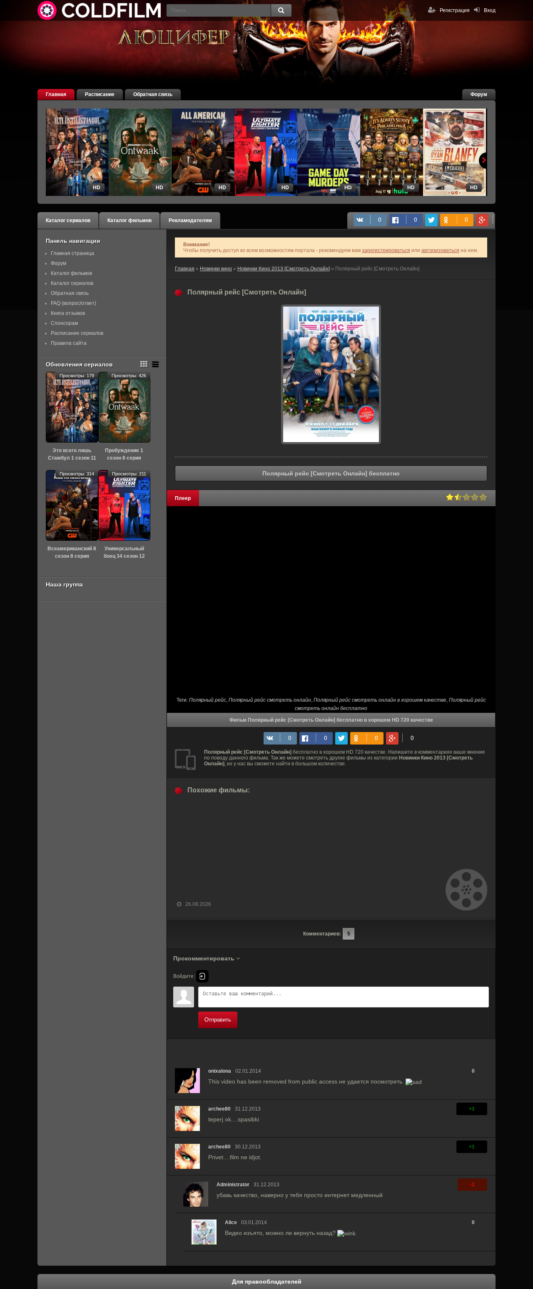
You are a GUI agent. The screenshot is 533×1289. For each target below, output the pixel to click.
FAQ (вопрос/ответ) (73, 303)
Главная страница (72, 253)
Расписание (100, 94)
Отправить (217, 1020)
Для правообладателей (266, 1281)
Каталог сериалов (68, 220)
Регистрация (455, 10)
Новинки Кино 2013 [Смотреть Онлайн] (283, 269)
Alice (231, 1222)
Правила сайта (69, 343)
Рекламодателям (190, 220)
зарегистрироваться (386, 250)
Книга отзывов (68, 313)
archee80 (219, 1109)
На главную (99, 10)
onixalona (219, 1071)
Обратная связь (152, 94)
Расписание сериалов (77, 333)
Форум (479, 94)
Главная (56, 94)
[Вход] (202, 976)
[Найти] (281, 10)
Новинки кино (216, 269)
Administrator (233, 1185)
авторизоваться (440, 250)
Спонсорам (64, 323)
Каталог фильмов (129, 220)
